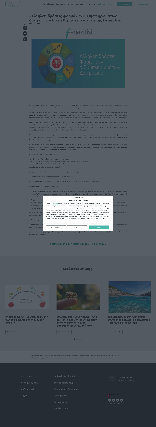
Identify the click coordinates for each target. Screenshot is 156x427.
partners (55, 203)
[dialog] (78, 213)
